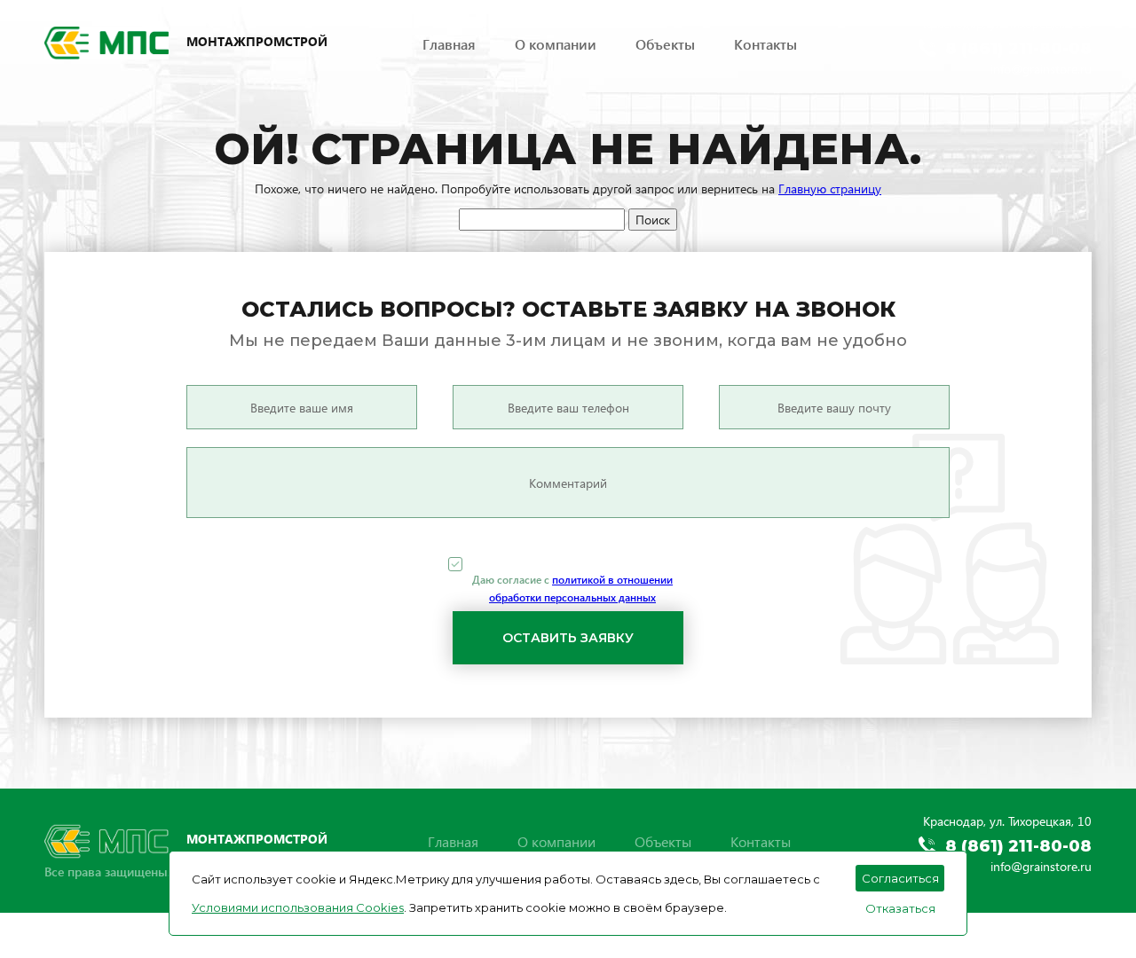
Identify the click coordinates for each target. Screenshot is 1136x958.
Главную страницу (829, 188)
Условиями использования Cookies (298, 907)
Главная (449, 44)
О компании (555, 44)
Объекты (665, 44)
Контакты (765, 44)
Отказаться (900, 908)
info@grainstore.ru (1041, 68)
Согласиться (900, 878)
